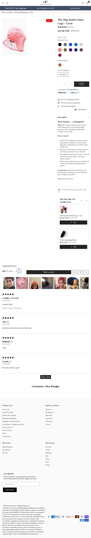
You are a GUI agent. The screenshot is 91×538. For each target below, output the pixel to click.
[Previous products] (81, 200)
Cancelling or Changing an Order (13, 424)
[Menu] (3, 3)
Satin (47, 462)
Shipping (48, 453)
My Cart (5, 453)
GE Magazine (50, 412)
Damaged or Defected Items (11, 421)
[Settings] (83, 3)
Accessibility (6, 436)
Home (3, 12)
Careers (48, 424)
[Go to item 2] (22, 283)
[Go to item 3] (35, 283)
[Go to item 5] (60, 283)
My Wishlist (6, 450)
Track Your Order (7, 412)
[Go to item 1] (9, 283)
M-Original (63, 74)
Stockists (48, 447)
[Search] (7, 3)
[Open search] (74, 272)
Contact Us (5, 409)
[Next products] (86, 200)
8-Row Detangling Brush (68, 240)
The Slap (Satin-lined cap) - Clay (71, 216)
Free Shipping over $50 (45, 8)
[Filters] (80, 272)
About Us (49, 409)
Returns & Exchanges (9, 415)
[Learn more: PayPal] (79, 92)
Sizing (48, 465)
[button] (87, 3)
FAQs (4, 433)
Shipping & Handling (9, 418)
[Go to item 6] (73, 283)
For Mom (9, 12)
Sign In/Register (7, 447)
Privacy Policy (7, 430)
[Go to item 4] (48, 283)
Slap (47, 456)
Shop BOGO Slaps (16, 8)
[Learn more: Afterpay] (67, 92)
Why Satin (49, 415)
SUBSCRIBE (9, 490)
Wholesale (49, 421)
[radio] (60, 44)
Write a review (48, 272)
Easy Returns (75, 8)
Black (47, 459)
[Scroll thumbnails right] (86, 283)
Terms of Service (7, 427)
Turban (48, 450)
